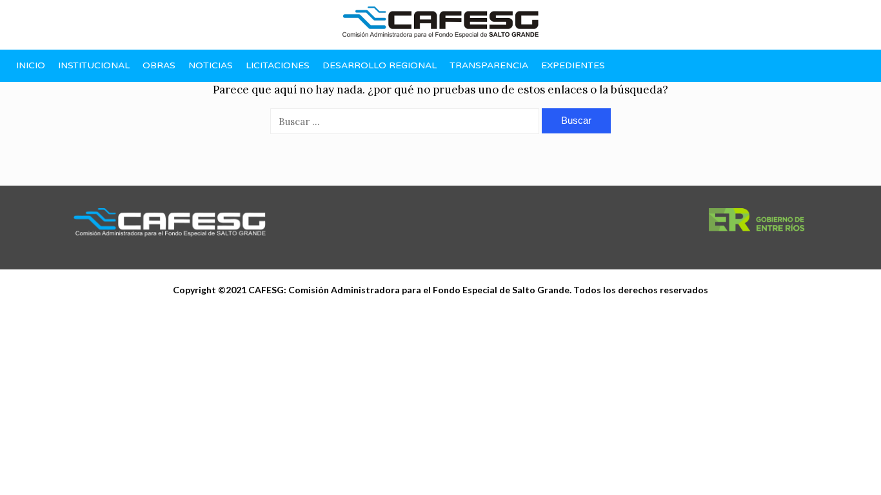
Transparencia (489, 65)
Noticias (210, 65)
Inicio (30, 65)
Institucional (94, 65)
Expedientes (573, 65)
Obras (159, 65)
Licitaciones (278, 65)
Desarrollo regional (379, 65)
